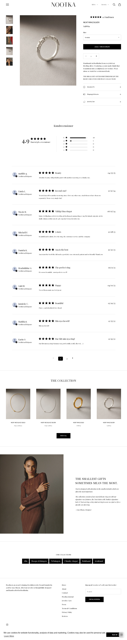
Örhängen (55, 561)
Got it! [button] (114, 635)
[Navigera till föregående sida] (54, 358)
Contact (65, 593)
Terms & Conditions (69, 608)
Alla (25, 561)
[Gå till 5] (9, 61)
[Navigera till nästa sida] (73, 358)
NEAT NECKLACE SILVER (48, 422)
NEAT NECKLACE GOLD (18, 422)
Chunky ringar (71, 561)
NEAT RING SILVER (109, 422)
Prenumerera (94, 599)
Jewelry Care (67, 601)
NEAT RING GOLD (78, 422)
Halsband (86, 561)
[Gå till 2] (9, 30)
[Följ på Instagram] (7, 624)
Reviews (65, 616)
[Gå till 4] (9, 51)
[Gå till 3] (9, 40)
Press (64, 604)
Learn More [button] (9, 636)
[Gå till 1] (9, 19)
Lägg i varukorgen (102, 47)
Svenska (103, 4)
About (64, 589)
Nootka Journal (67, 597)
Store (64, 585)
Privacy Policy (67, 612)
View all (63, 436)
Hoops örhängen (39, 561)
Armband (99, 561)
